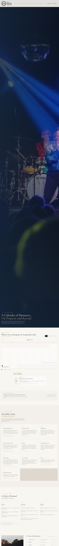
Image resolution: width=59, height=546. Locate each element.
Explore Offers (29, 277)
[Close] (38, 267)
